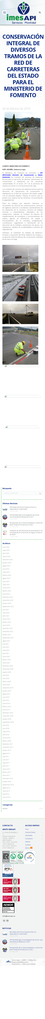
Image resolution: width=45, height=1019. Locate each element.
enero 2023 (6, 594)
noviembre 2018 (8, 716)
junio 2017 (6, 760)
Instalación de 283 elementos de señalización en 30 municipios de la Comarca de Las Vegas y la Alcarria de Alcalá (26, 532)
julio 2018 (6, 725)
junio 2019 (6, 697)
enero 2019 (6, 710)
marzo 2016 (6, 797)
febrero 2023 (7, 591)
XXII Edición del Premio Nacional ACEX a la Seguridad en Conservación (23, 508)
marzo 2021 (6, 657)
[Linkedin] (4, 920)
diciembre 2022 (8, 597)
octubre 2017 (7, 750)
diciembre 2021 (8, 628)
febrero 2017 (7, 772)
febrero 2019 (7, 707)
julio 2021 (6, 644)
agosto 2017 (6, 753)
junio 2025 (6, 569)
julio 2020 (6, 675)
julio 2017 (6, 757)
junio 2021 (6, 647)
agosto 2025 (6, 566)
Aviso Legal (16, 960)
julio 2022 (6, 610)
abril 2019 (6, 700)
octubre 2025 (7, 563)
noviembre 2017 (8, 747)
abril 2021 (6, 653)
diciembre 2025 (8, 560)
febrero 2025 (7, 575)
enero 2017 (6, 775)
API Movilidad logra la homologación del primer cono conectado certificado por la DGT (24, 516)
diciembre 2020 (8, 666)
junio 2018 (6, 728)
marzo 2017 (6, 769)
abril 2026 (6, 553)
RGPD (24, 960)
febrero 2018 (7, 741)
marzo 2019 (6, 703)
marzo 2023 (6, 588)
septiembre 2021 (8, 638)
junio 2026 (6, 547)
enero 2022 (6, 625)
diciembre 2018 (8, 713)
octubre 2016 (7, 782)
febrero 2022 (7, 622)
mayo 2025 (6, 572)
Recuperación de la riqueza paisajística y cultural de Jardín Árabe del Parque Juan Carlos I (26, 524)
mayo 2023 (6, 585)
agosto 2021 (6, 641)
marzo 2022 (6, 619)
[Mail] (7, 920)
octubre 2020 (7, 672)
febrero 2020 (7, 682)
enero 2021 (6, 663)
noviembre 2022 (8, 600)
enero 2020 (6, 685)
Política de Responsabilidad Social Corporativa (24, 962)
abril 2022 (6, 616)
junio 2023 (6, 581)
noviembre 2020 (8, 669)
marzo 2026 (6, 556)
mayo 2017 (6, 763)
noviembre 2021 (8, 632)
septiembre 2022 (8, 607)
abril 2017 (6, 766)
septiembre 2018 (8, 722)
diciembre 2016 (8, 778)
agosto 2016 (6, 788)
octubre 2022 (7, 603)
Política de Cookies (29, 964)
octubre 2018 (7, 719)
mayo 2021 (6, 650)
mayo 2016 (6, 791)
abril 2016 (6, 794)
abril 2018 (6, 735)
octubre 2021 (7, 635)
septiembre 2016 (8, 785)
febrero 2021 (7, 660)
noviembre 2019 (8, 688)
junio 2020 (6, 678)
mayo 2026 (6, 550)
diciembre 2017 (8, 744)
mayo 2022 (6, 613)
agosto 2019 (6, 694)
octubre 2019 (7, 691)
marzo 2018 (6, 738)
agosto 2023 (6, 578)
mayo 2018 (6, 732)
